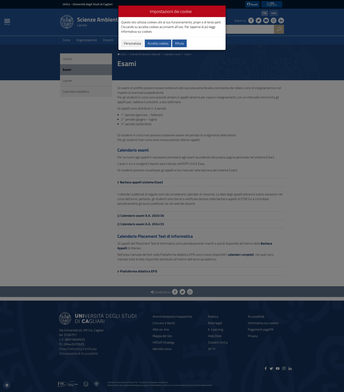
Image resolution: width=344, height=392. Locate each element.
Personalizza (132, 43)
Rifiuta (179, 43)
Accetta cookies (158, 43)
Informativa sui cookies (136, 31)
